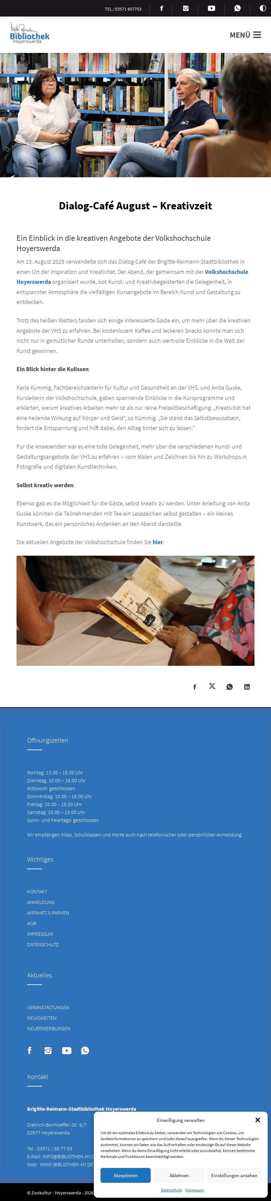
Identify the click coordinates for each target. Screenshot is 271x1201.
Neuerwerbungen (48, 1028)
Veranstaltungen (48, 1007)
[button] (257, 1120)
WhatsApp (85, 1051)
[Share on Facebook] (194, 687)
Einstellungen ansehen (234, 1175)
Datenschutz (171, 1189)
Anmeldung (41, 902)
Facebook (29, 1051)
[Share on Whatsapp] (229, 687)
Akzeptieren (125, 1175)
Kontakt (37, 891)
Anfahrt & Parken (48, 912)
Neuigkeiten (42, 1017)
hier (158, 542)
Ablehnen (179, 1175)
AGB (31, 923)
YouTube (66, 1051)
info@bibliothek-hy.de (70, 1156)
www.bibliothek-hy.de (66, 1164)
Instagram (48, 1051)
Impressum (194, 1189)
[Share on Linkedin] (247, 687)
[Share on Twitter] (212, 686)
